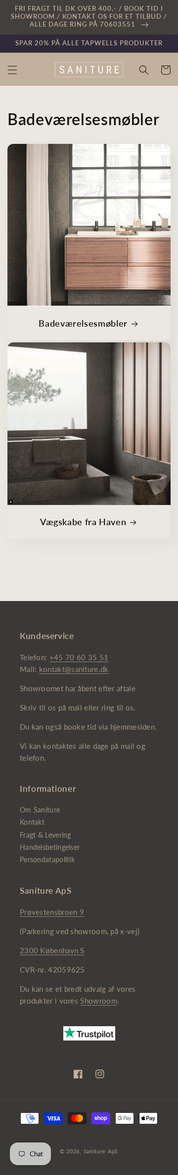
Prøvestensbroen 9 (52, 911)
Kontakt (32, 822)
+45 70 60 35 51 (79, 657)
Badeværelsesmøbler (83, 323)
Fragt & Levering (45, 835)
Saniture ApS (101, 1151)
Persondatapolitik (47, 859)
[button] (12, 70)
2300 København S (52, 950)
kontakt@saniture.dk (74, 669)
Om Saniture (40, 810)
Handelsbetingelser (50, 847)
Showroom (98, 1000)
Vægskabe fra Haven (83, 521)
